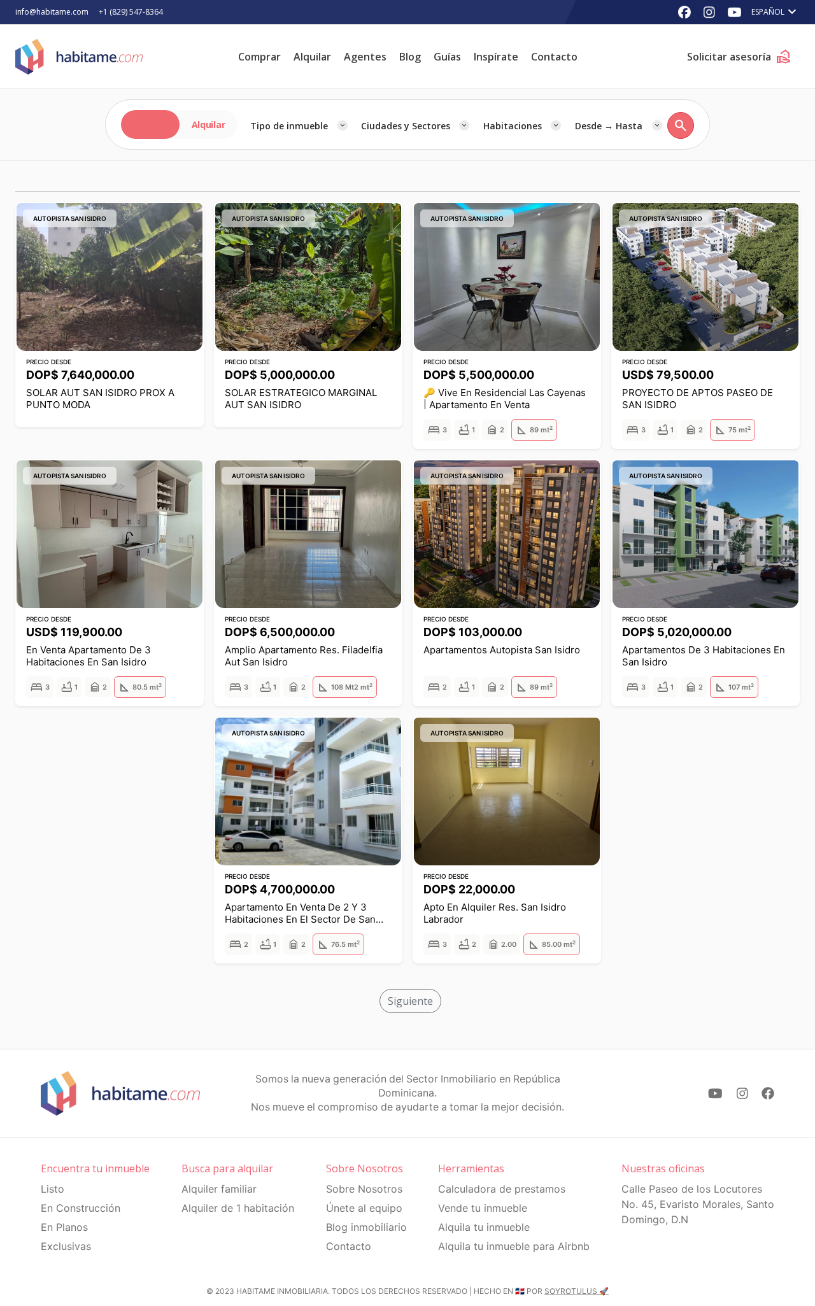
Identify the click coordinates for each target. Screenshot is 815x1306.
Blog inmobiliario (366, 1227)
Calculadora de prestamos (501, 1188)
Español (775, 12)
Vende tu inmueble (482, 1208)
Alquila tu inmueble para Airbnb (514, 1246)
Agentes (365, 57)
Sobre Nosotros (364, 1188)
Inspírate (496, 57)
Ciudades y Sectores (405, 126)
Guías (447, 57)
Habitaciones (512, 126)
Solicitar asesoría (739, 57)
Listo (52, 1188)
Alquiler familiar (219, 1188)
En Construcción (80, 1208)
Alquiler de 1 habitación (237, 1208)
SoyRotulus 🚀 (576, 1291)
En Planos (64, 1227)
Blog (410, 57)
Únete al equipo (364, 1208)
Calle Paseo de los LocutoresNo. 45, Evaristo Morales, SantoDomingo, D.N (697, 1204)
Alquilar (312, 57)
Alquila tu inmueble (484, 1227)
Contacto (554, 57)
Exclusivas (66, 1246)
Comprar (259, 57)
